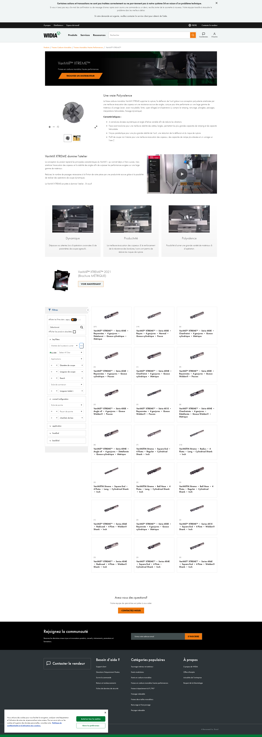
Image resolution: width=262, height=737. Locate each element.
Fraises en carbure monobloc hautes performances (149, 683)
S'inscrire (193, 636)
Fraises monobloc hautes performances (88, 47)
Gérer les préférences (90, 725)
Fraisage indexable (138, 694)
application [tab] (56, 426)
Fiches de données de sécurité (107, 688)
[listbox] (73, 138)
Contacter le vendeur (210, 25)
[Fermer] (105, 712)
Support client (101, 666)
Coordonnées (203, 37)
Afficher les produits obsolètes (60, 331)
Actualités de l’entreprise (192, 677)
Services (85, 35)
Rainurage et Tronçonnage (141, 705)
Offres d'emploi (189, 672)
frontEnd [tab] (55, 433)
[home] (52, 36)
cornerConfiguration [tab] (60, 399)
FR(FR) (194, 25)
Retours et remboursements (106, 683)
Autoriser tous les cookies (91, 719)
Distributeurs (58, 25)
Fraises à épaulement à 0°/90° (143, 688)
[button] (73, 113)
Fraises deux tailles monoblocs (142, 699)
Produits (72, 35)
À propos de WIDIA (190, 666)
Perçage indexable (138, 710)
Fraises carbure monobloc (62, 47)
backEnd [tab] (55, 440)
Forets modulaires (137, 672)
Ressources (99, 35)
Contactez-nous (131, 610)
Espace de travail (72, 25)
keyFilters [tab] (55, 339)
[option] (68, 138)
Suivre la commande (103, 677)
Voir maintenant (91, 284)
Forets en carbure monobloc (141, 677)
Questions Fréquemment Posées (108, 672)
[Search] (193, 35)
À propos (47, 25)
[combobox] (54, 365)
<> (81, 346)
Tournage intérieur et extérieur (142, 666)
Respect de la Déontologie (193, 683)
